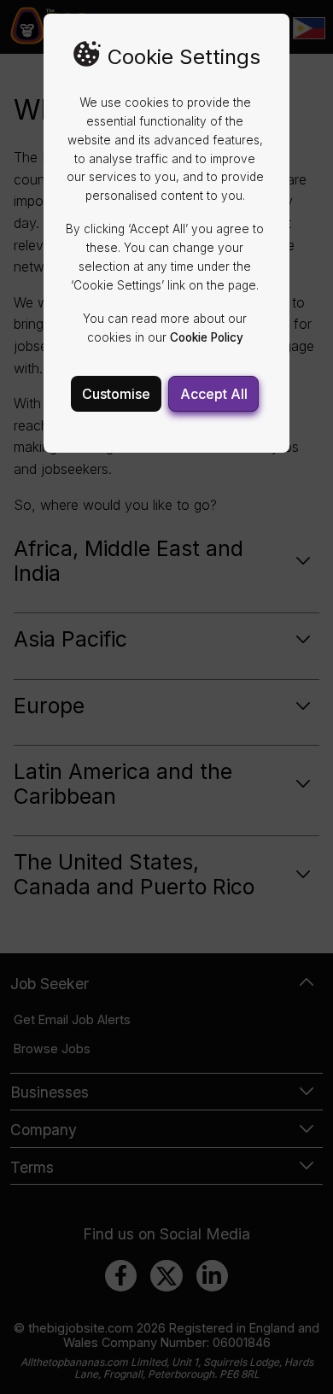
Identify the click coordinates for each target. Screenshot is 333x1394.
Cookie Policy (206, 337)
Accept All (214, 393)
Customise (116, 393)
